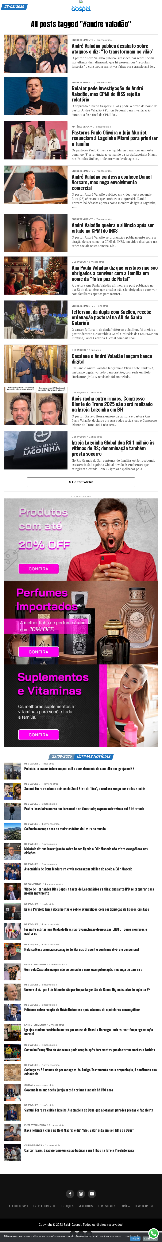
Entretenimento (44, 1206)
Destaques (67, 1206)
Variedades (86, 1206)
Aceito (135, 1238)
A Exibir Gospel (18, 1206)
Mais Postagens (81, 482)
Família (125, 1206)
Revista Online (144, 1206)
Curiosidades (107, 1206)
